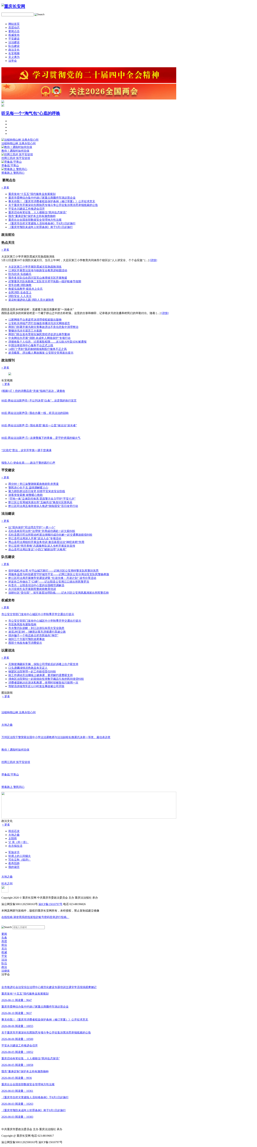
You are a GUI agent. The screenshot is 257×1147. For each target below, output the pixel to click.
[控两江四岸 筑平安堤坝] (17, 154)
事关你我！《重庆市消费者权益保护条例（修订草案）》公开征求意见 (51, 201)
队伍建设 (14, 45)
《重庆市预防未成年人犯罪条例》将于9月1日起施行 (40, 227)
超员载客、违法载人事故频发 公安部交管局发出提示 (40, 352)
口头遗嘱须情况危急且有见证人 (28, 667)
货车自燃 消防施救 (19, 285)
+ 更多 (6, 384)
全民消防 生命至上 (19, 292)
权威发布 (14, 34)
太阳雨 (12, 838)
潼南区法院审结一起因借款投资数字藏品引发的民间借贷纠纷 (46, 678)
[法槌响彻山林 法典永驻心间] (19, 139)
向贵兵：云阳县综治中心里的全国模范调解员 (36, 585)
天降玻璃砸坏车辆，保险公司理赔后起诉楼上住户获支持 (43, 664)
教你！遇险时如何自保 (15, 150)
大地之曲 (14, 834)
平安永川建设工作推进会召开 (26, 208)
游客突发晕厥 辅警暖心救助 (25, 494)
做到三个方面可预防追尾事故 (26, 639)
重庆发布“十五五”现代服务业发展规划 (32, 194)
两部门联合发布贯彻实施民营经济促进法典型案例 (39, 334)
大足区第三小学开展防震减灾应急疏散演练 (35, 266)
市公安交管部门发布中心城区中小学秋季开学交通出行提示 (44, 620)
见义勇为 (14, 57)
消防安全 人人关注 (19, 296)
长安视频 (14, 53)
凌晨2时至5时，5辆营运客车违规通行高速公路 (37, 631)
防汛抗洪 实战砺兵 (19, 274)
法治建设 (14, 42)
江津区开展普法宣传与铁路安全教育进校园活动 (37, 270)
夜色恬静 (14, 863)
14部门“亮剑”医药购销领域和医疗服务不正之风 (37, 349)
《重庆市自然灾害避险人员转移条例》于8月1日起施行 (42, 223)
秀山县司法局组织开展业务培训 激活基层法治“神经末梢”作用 (46, 542)
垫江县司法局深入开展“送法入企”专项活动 (34, 538)
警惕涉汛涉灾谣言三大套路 (25, 330)
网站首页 (14, 23)
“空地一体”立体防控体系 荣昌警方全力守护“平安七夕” (42, 498)
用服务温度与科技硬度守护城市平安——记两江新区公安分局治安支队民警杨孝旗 (58, 574)
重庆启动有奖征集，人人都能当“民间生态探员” (37, 212)
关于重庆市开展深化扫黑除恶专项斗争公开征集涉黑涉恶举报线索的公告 (53, 205)
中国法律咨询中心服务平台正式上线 (30, 345)
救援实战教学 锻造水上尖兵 (25, 288)
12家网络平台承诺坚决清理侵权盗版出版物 (35, 319)
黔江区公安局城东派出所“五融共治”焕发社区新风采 (40, 502)
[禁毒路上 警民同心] (14, 169)
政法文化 (14, 49)
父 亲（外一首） (18, 842)
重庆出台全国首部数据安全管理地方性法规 (35, 219)
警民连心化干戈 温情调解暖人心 (28, 487)
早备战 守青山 (10, 165)
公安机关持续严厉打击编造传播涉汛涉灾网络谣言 (39, 323)
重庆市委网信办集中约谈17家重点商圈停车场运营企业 (42, 197)
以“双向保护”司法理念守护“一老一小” (31, 527)
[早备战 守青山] (11, 161)
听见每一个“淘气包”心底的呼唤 (30, 113)
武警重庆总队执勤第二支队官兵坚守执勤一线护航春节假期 (44, 281)
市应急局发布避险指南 (22, 624)
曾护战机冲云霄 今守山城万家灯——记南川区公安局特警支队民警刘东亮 (53, 570)
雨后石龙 (14, 831)
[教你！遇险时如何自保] (16, 147)
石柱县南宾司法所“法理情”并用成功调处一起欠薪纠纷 (41, 531)
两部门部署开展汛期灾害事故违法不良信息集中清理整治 (43, 326)
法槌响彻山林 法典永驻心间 (18, 143)
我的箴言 (14, 867)
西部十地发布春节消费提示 (25, 642)
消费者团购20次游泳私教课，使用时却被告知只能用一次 (43, 682)
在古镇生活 (15, 845)
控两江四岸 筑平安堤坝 (15, 158)
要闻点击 (14, 31)
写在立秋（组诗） (19, 859)
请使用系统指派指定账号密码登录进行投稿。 (35, 917)
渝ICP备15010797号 (50, 904)
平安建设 (14, 38)
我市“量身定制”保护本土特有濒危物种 (32, 216)
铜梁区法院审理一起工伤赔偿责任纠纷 (32, 671)
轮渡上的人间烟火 (19, 855)
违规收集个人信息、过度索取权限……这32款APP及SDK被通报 (47, 341)
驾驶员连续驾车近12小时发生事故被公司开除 (36, 686)
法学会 (12, 60)
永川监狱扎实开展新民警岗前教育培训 (32, 589)
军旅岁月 (14, 852)
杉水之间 (7, 883)
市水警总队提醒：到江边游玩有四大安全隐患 (36, 628)
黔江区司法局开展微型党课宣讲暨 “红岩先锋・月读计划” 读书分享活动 (52, 577)
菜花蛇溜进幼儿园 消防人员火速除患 (31, 299)
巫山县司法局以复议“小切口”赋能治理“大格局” (37, 549)
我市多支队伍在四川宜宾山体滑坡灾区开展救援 (37, 277)
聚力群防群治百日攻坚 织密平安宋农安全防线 (36, 491)
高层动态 (14, 27)
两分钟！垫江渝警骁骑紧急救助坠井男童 (33, 483)
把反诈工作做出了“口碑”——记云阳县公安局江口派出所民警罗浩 (48, 581)
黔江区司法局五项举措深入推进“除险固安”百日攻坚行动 (43, 505)
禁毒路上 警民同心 (12, 172)
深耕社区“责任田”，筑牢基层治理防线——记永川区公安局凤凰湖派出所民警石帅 (58, 592)
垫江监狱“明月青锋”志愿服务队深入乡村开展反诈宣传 (41, 545)
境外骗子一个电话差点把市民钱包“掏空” (33, 635)
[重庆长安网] (13, 6)
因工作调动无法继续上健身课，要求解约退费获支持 (40, 675)
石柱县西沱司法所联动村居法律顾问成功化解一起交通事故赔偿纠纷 (50, 534)
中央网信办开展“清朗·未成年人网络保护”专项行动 (39, 337)
